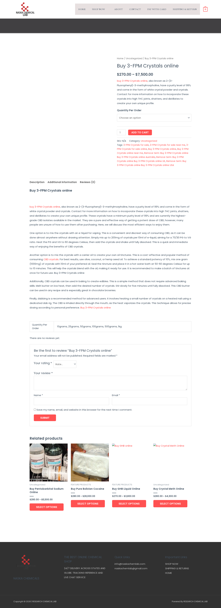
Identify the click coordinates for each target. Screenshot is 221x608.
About (118, 9)
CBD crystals (51, 259)
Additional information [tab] (62, 182)
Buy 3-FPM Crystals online (162, 149)
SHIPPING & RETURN (185, 9)
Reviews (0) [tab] (87, 182)
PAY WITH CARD (156, 9)
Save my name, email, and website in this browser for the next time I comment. (84, 409)
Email (116, 395)
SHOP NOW (171, 564)
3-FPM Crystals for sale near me (167, 145)
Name (38, 395)
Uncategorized (134, 58)
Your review (43, 373)
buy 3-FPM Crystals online (132, 80)
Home (82, 9)
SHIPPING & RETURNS (177, 568)
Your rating (43, 363)
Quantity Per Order (129, 110)
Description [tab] (37, 182)
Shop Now (98, 9)
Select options (46, 507)
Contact (135, 9)
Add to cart (140, 132)
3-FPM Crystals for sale (136, 145)
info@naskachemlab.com (130, 564)
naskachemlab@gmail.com (131, 568)
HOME (168, 573)
